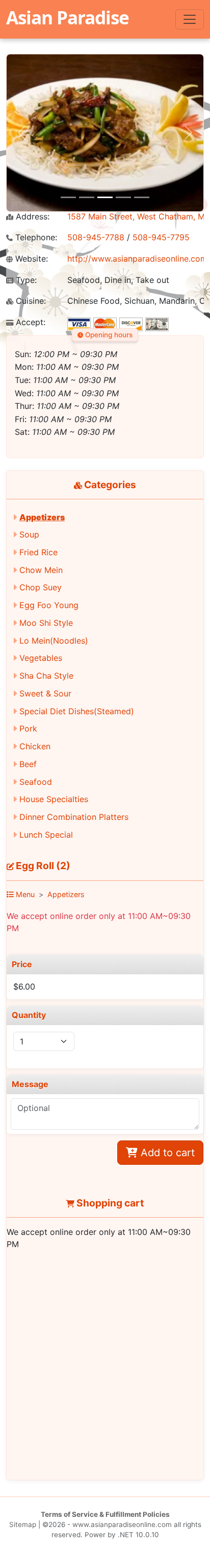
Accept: (29, 322)
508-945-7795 (161, 237)
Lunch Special (46, 835)
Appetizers (42, 517)
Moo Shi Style (46, 623)
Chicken (34, 746)
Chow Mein (41, 570)
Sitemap (22, 1524)
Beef (28, 764)
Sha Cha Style (46, 676)
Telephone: (35, 237)
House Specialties (53, 799)
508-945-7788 (95, 237)
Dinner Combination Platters (73, 817)
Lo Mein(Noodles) (53, 640)
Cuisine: (29, 301)
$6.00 (24, 986)
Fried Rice (38, 552)
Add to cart (166, 1153)
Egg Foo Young (48, 605)
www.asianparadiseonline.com (122, 1524)
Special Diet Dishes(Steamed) (76, 711)
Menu (24, 894)
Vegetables (40, 658)
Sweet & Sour (45, 693)
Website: (30, 259)
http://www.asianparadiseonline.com (137, 258)
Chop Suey (40, 587)
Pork (28, 728)
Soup (29, 534)
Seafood (35, 782)
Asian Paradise (67, 17)
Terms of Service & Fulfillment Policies (105, 1514)
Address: (31, 216)
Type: (25, 280)
